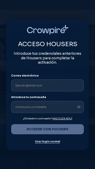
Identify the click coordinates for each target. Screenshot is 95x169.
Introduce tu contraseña (28, 97)
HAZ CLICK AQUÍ (62, 118)
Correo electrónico (25, 75)
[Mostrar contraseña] (79, 107)
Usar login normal (47, 141)
